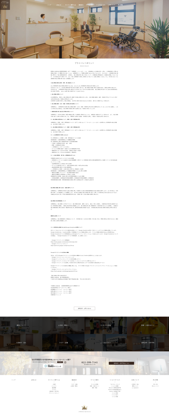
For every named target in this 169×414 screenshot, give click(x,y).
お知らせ (59, 5)
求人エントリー (155, 386)
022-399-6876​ (86, 279)
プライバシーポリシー (54, 393)
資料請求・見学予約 (54, 391)
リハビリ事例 (115, 393)
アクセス (60, 362)
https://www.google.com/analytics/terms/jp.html (64, 241)
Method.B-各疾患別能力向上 (114, 389)
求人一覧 (155, 384)
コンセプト (54, 386)
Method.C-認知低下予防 (114, 391)
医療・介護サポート (94, 386)
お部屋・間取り (74, 386)
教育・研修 (94, 387)
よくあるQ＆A (135, 387)
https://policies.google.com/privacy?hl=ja (62, 245)
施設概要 (54, 387)
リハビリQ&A (115, 394)
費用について (135, 386)
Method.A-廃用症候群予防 (115, 387)
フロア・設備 (74, 384)
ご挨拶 (54, 384)
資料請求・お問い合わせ (84, 308)
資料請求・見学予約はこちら (121, 363)
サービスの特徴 (94, 384)
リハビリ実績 (115, 396)
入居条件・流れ (135, 384)
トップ (49, 5)
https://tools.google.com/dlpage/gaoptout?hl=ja (64, 271)
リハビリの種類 (114, 386)
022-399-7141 (90, 362)
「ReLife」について (115, 384)
